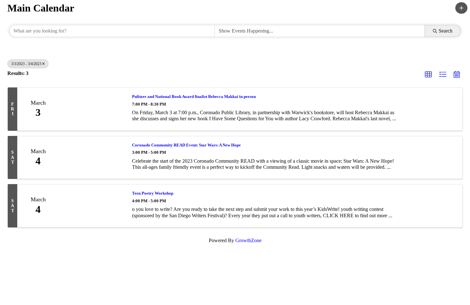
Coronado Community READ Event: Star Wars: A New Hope (186, 145)
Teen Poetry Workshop (152, 193)
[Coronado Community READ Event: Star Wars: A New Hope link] (92, 157)
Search (445, 30)
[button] (461, 8)
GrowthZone (248, 240)
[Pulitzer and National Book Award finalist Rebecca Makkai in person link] (92, 109)
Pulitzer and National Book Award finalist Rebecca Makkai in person (194, 96)
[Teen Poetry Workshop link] (92, 206)
